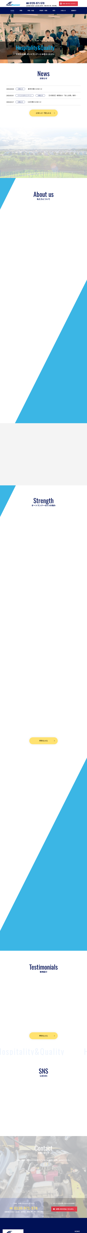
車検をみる (43, 741)
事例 (54, 10)
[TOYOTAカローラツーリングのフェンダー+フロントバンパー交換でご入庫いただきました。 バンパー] (43, 1119)
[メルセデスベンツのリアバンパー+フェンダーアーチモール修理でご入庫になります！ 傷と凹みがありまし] (32, 1119)
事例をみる (43, 1036)
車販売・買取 (43, 10)
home (12, 10)
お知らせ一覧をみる (43, 113)
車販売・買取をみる (53, 945)
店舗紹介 (73, 10)
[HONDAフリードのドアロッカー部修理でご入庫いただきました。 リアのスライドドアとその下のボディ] (55, 1108)
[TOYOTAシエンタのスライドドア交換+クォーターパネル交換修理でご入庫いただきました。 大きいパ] (55, 1119)
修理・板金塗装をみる (27, 860)
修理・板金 (31, 10)
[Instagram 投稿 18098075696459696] (32, 1108)
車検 (21, 10)
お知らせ (63, 10)
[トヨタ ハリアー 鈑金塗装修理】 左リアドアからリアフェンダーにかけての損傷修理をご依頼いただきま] (43, 1108)
